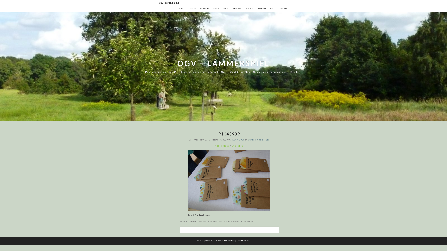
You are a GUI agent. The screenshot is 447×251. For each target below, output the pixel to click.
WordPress (230, 240)
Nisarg (247, 240)
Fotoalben (249, 9)
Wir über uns (205, 9)
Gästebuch (284, 9)
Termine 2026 (236, 9)
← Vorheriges (220, 146)
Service (225, 9)
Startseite (182, 9)
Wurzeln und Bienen (258, 139)
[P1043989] (229, 181)
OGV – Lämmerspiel (169, 2)
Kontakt (273, 9)
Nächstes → (239, 146)
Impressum (262, 9)
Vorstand (192, 9)
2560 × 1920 (238, 139)
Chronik (216, 9)
